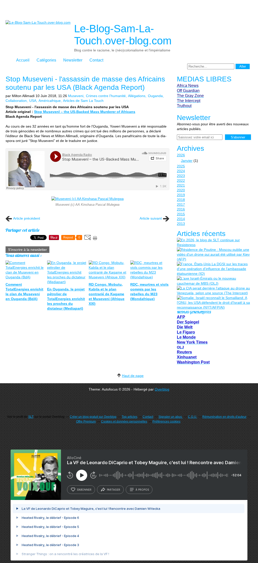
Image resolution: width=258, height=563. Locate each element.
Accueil (22, 60)
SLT (31, 417)
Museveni (75, 96)
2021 (181, 185)
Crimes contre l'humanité (106, 96)
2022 (181, 181)
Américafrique (50, 101)
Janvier (186, 161)
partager (113, 489)
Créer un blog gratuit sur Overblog (93, 417)
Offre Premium (86, 421)
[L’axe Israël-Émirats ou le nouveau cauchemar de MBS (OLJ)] (213, 281)
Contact (96, 60)
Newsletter (72, 60)
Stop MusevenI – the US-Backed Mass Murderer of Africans (84, 112)
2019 (181, 195)
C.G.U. (192, 417)
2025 (181, 166)
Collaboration (16, 101)
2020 (181, 190)
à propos (142, 489)
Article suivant (151, 218)
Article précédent (26, 218)
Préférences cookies (166, 421)
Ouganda (155, 96)
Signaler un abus (170, 417)
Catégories (46, 60)
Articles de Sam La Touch (83, 101)
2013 (181, 224)
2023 (181, 176)
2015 (181, 214)
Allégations (136, 96)
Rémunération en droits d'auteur (224, 417)
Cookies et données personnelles (124, 421)
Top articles (129, 417)
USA (32, 101)
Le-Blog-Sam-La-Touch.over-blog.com (123, 35)
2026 (181, 155)
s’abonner (84, 489)
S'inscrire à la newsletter (27, 250)
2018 (181, 200)
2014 (181, 219)
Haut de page (133, 376)
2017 (181, 204)
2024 (181, 171)
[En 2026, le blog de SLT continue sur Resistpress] (213, 242)
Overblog (162, 389)
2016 (181, 209)
